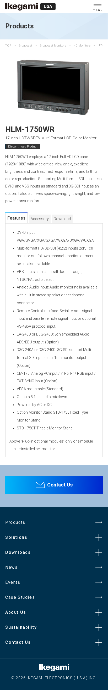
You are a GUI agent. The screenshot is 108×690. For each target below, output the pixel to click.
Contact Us (60, 485)
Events (12, 582)
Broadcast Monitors (53, 45)
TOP (8, 45)
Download (62, 219)
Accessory (40, 219)
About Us (15, 612)
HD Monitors (81, 45)
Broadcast (25, 45)
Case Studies (20, 597)
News (11, 567)
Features (16, 218)
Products (15, 522)
